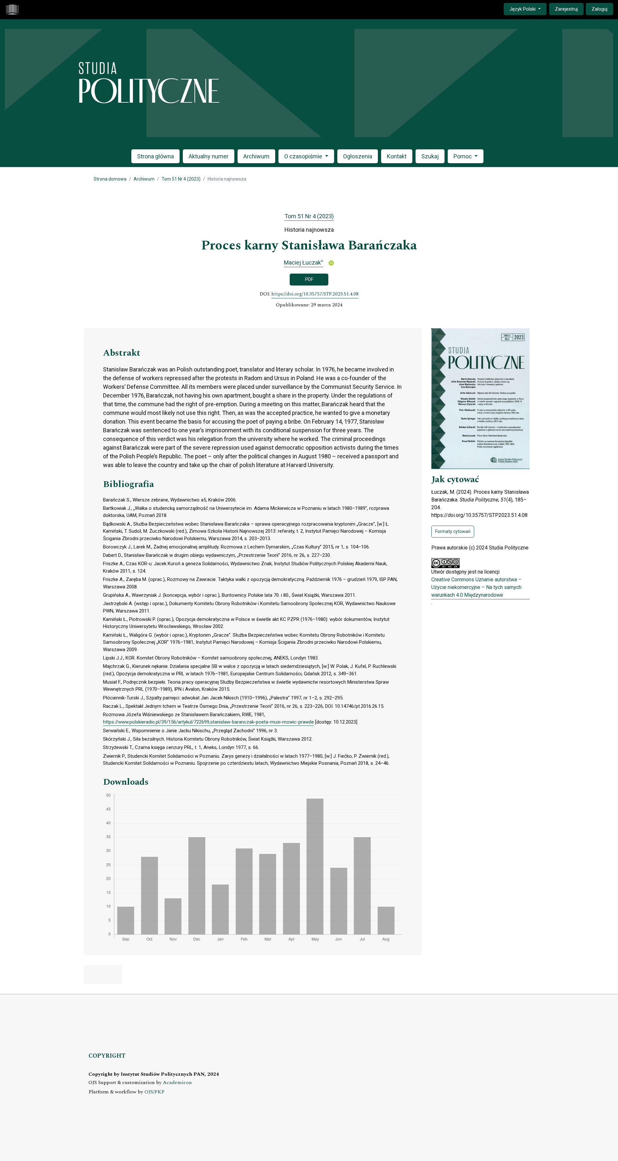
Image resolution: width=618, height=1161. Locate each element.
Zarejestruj (566, 9)
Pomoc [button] (463, 156)
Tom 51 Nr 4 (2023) (181, 179)
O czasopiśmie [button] (303, 156)
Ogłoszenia (357, 156)
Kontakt (397, 156)
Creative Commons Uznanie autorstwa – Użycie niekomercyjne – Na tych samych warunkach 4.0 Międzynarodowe (476, 587)
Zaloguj (599, 9)
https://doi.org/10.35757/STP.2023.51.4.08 (315, 294)
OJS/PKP (154, 1092)
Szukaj (430, 156)
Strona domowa (110, 179)
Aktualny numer (209, 156)
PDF (309, 279)
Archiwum (256, 156)
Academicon (177, 1082)
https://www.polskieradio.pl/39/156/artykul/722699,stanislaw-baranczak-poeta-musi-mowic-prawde (208, 722)
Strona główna (155, 156)
